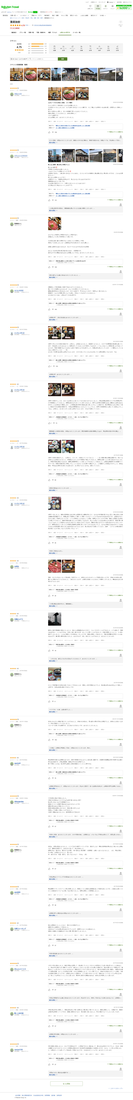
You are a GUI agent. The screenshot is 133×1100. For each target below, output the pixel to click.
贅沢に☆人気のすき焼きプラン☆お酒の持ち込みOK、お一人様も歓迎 (73, 125)
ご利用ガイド (93, 2)
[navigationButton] (120, 73)
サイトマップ (102, 2)
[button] (16, 74)
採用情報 (47, 1095)
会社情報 (17, 1095)
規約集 (53, 1095)
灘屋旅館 (15, 22)
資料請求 (59, 1095)
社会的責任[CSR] (38, 1095)
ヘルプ (87, 2)
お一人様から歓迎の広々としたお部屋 (65, 128)
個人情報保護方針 (27, 1095)
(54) (41, 32)
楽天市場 (119, 2)
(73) (65, 32)
